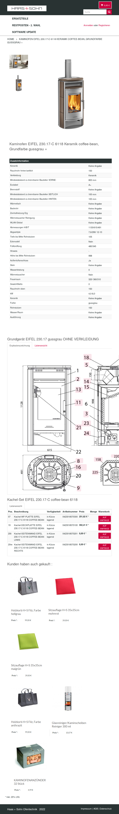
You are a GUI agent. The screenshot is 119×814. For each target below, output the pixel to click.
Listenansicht (41, 345)
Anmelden (88, 25)
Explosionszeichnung (20, 345)
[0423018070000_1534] (18, 82)
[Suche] (109, 11)
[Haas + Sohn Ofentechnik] (26, 8)
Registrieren (104, 25)
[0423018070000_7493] (18, 61)
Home (10, 39)
